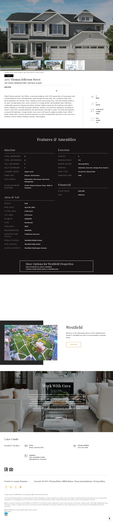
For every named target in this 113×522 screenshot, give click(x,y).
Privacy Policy (55, 481)
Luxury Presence (20, 481)
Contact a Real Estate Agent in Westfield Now (42, 269)
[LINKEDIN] (11, 487)
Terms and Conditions (83, 481)
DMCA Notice (67, 481)
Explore (73, 344)
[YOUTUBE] (20, 487)
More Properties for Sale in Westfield (39, 267)
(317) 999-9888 (83, 447)
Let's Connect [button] (56, 417)
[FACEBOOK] (6, 487)
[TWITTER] (15, 487)
